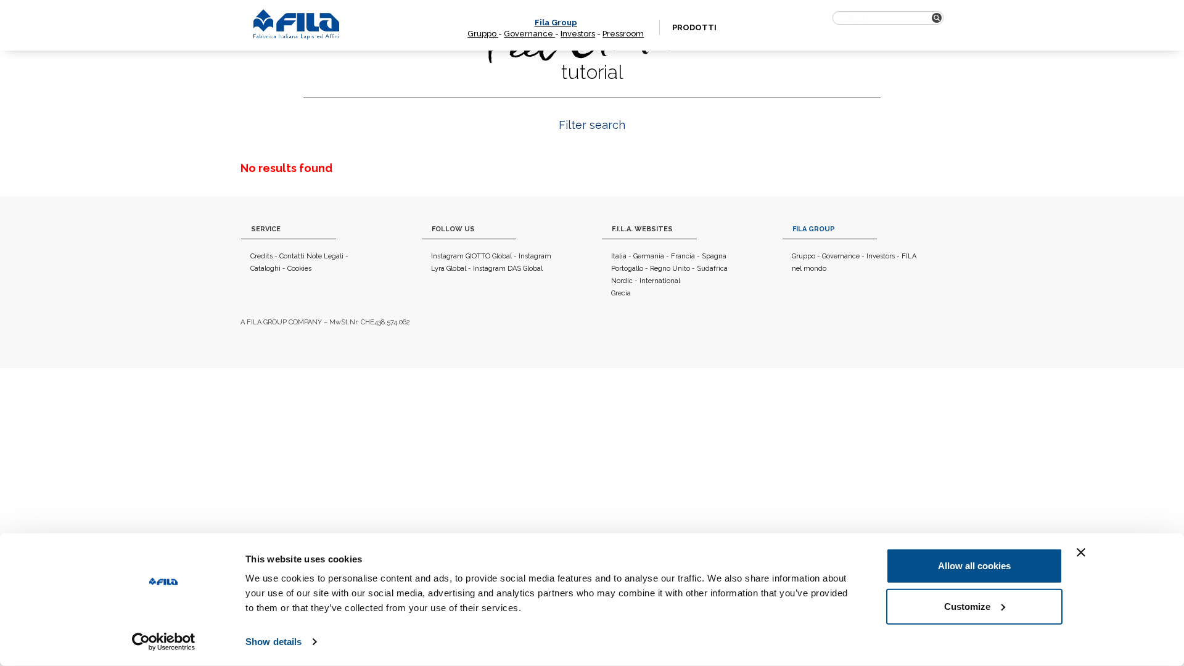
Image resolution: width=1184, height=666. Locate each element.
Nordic (622, 281)
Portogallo (627, 269)
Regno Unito (670, 269)
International (659, 281)
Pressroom (623, 33)
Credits (261, 256)
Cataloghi (265, 269)
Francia (683, 256)
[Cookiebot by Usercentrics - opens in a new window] (164, 642)
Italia (619, 256)
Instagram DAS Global (508, 269)
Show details (273, 641)
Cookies (299, 269)
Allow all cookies (974, 566)
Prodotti (694, 27)
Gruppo (482, 33)
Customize (967, 606)
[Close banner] (1081, 552)
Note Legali (324, 256)
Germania (648, 256)
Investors (578, 33)
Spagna (714, 256)
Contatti (292, 256)
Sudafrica (712, 269)
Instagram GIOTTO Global (471, 256)
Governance (529, 33)
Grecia (621, 293)
